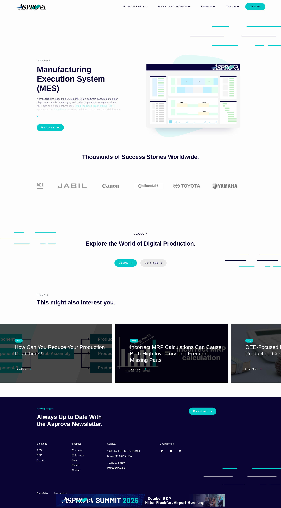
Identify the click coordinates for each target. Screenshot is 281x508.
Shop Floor (60, 109)
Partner (76, 465)
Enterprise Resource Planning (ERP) (94, 106)
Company (77, 450)
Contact (76, 470)
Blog (74, 460)
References (78, 455)
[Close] (222, 498)
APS (39, 450)
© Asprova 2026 (60, 493)
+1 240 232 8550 (116, 463)
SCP (39, 455)
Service (41, 460)
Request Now (200, 411)
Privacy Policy (42, 493)
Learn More (21, 369)
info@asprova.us (116, 468)
